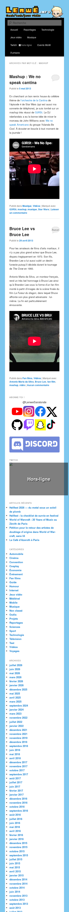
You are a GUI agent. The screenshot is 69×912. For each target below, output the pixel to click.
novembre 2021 (18, 729)
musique (32, 209)
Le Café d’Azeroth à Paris (24, 535)
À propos (15, 52)
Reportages (30, 29)
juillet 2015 (15, 854)
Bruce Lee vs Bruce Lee (22, 231)
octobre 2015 (17, 846)
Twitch (21, 45)
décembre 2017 (18, 757)
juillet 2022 (15, 717)
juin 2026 (14, 664)
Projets (13, 614)
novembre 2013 (18, 891)
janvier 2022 (16, 721)
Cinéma (13, 553)
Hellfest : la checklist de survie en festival (33, 511)
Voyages (14, 646)
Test (11, 638)
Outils (12, 610)
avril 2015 (15, 866)
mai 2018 (14, 749)
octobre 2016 (17, 802)
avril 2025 (15, 692)
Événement (16, 569)
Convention (16, 557)
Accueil (14, 29)
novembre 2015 (18, 842)
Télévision (15, 634)
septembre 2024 (18, 701)
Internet (13, 585)
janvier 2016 (16, 834)
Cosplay (14, 561)
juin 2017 (14, 782)
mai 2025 (14, 688)
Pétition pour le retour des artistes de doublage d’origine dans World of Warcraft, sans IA (32, 527)
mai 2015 (14, 862)
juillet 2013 (15, 907)
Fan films (27, 378)
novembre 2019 (18, 733)
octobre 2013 (17, 895)
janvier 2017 (16, 790)
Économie (15, 565)
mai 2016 (14, 822)
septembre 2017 (18, 769)
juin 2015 (14, 858)
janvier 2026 (16, 680)
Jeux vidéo (16, 37)
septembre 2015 (18, 850)
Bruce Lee (40, 381)
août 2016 (15, 810)
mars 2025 (15, 697)
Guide (12, 577)
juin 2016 (14, 818)
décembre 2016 (18, 794)
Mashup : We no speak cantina (25, 79)
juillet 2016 (15, 814)
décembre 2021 (18, 725)
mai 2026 (14, 668)
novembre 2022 (18, 713)
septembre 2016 (18, 806)
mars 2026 (15, 672)
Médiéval (14, 593)
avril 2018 (15, 753)
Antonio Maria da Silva (21, 381)
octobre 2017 (17, 765)
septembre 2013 (18, 899)
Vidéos (36, 206)
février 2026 (16, 676)
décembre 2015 (18, 838)
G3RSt (38, 112)
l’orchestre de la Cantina (34, 100)
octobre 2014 (17, 883)
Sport (12, 626)
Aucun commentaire (55, 230)
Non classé (15, 606)
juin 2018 (14, 745)
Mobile (13, 598)
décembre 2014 (18, 875)
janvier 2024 (16, 705)
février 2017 (16, 786)
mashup (22, 209)
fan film (51, 381)
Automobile (16, 549)
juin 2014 (14, 887)
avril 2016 (15, 826)
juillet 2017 (15, 777)
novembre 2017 (18, 761)
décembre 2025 (18, 684)
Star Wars (43, 209)
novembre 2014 (18, 879)
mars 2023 (15, 709)
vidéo (22, 385)
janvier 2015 (16, 871)
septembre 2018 (18, 741)
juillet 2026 (15, 660)
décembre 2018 (18, 737)
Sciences (14, 622)
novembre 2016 (18, 798)
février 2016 (16, 830)
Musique (31, 37)
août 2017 (15, 773)
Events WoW (44, 45)
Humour (14, 581)
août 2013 (15, 903)
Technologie (47, 29)
